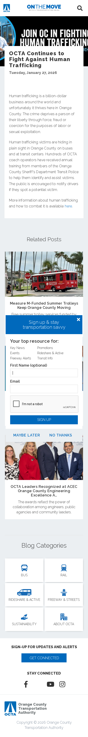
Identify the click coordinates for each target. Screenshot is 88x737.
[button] (78, 319)
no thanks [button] (60, 435)
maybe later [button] (26, 435)
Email (15, 381)
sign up (44, 420)
